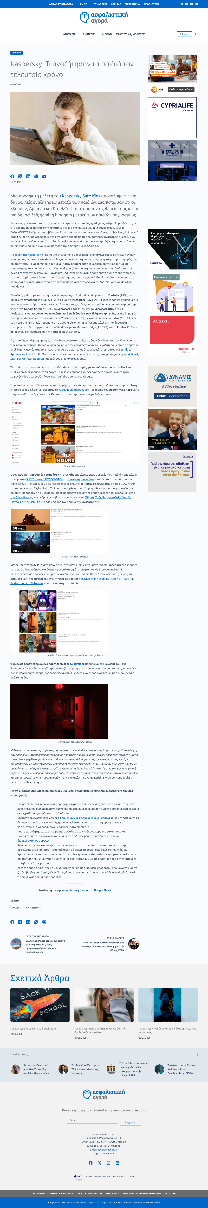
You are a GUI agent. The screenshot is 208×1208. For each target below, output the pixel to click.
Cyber (16, 907)
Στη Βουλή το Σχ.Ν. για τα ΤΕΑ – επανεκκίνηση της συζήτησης (86, 1069)
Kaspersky (32, 907)
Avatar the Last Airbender (26, 583)
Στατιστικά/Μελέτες (130, 34)
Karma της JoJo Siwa (81, 479)
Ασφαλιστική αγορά (61, 4)
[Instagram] (186, 4)
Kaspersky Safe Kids (81, 195)
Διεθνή (107, 34)
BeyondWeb (154, 1202)
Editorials (184, 34)
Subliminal (77, 663)
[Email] (46, 176)
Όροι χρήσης (38, 1193)
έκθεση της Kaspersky (27, 254)
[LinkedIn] (196, 4)
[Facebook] (182, 4)
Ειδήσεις (89, 34)
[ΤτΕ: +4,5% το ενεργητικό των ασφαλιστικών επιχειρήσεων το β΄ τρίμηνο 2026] (111, 1069)
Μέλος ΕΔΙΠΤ (112, 1193)
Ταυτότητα (170, 1193)
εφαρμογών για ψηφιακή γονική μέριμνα (84, 817)
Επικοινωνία (132, 4)
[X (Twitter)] (191, 4)
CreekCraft (33, 354)
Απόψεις (69, 34)
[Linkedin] (117, 1163)
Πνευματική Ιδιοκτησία (61, 1193)
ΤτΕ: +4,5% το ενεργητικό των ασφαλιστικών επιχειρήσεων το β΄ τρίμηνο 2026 (133, 1069)
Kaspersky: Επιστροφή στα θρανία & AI (33, 1028)
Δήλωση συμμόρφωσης (90, 1193)
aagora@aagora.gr (108, 1149)
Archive (116, 4)
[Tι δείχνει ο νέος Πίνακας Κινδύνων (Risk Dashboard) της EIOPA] (159, 1069)
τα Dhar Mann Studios (94, 578)
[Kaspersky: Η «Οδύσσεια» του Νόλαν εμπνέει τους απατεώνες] (168, 1005)
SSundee (124, 349)
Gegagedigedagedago (74, 389)
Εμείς (83, 4)
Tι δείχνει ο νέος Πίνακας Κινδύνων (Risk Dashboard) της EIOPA (182, 1069)
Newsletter (151, 4)
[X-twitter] (100, 1163)
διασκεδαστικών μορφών (33, 840)
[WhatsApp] (38, 176)
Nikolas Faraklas (114, 1202)
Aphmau (15, 354)
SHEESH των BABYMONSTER (44, 479)
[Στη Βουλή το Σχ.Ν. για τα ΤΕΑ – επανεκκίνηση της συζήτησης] (63, 1069)
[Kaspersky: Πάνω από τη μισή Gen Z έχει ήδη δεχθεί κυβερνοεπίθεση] (104, 1005)
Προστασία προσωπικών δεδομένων (142, 1193)
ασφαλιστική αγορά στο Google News (86, 890)
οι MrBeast (131, 354)
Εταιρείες (16, 53)
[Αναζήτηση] (196, 34)
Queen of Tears (119, 578)
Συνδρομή (100, 4)
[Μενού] (11, 34)
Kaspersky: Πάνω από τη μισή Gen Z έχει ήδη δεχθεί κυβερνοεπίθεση (37, 1069)
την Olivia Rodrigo (21, 497)
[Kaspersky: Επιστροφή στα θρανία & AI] (40, 1005)
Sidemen (38, 358)
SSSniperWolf (19, 358)
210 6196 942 (107, 1153)
